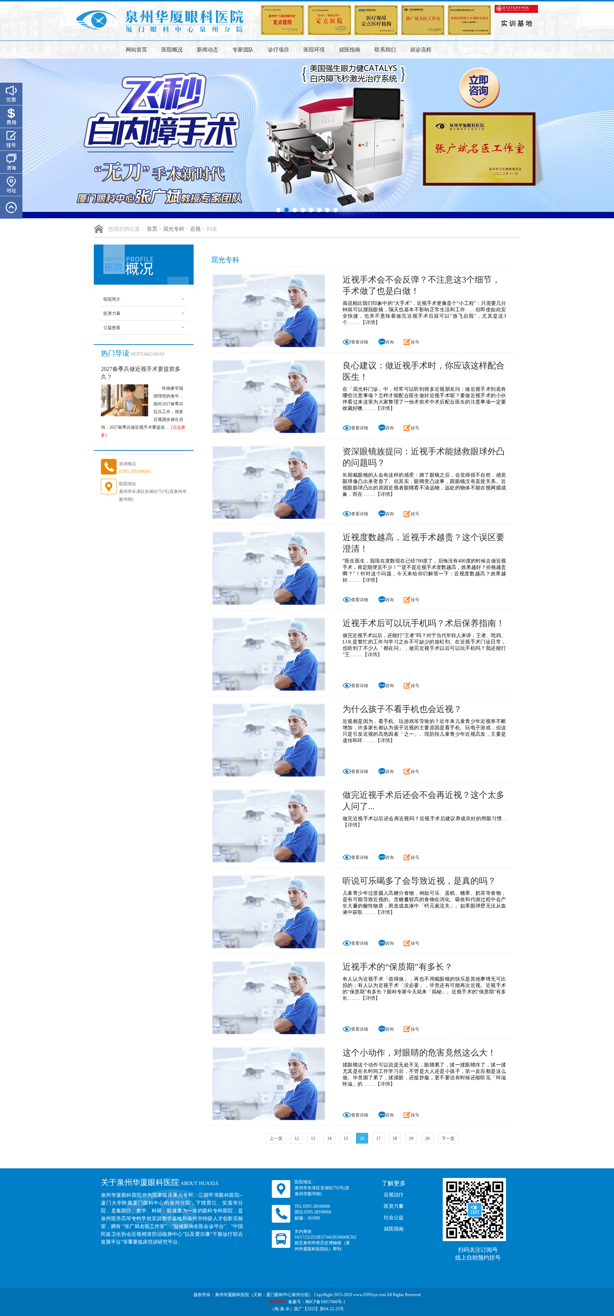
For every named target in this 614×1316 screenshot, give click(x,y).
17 (378, 1138)
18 (395, 1138)
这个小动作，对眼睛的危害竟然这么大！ (419, 1052)
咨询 (389, 342)
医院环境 (314, 50)
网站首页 (136, 50)
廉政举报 (277, 1301)
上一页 (276, 1138)
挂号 (415, 342)
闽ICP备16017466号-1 (325, 1301)
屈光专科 (173, 229)
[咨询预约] (11, 162)
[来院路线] (11, 185)
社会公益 (394, 1217)
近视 (195, 229)
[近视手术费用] (11, 116)
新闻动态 (207, 50)
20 (427, 1138)
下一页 (448, 1138)
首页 (152, 229)
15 (346, 1138)
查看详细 (359, 342)
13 (313, 1138)
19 (411, 1138)
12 (297, 1138)
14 (329, 1138)
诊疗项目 (278, 50)
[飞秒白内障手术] (307, 138)
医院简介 (143, 299)
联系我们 (385, 50)
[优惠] (11, 94)
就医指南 (349, 50)
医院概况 (172, 50)
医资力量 (143, 313)
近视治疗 (394, 1194)
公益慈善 (143, 327)
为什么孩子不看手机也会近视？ (402, 709)
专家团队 (243, 50)
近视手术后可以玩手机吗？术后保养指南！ (424, 623)
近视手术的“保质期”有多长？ (398, 966)
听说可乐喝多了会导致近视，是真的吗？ (419, 880)
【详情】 (370, 322)
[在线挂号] (11, 139)
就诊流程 (420, 50)
